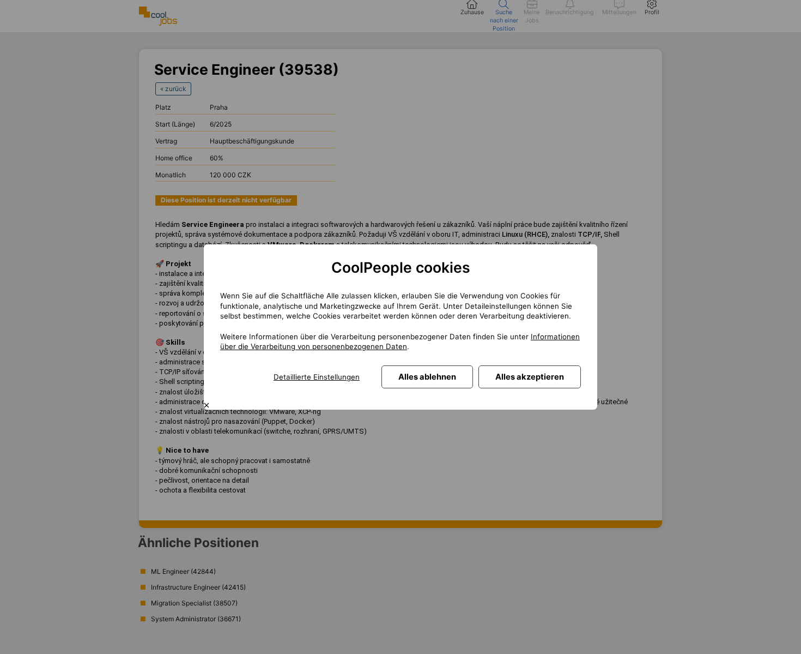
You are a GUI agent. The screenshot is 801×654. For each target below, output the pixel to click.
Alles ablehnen (427, 377)
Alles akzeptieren (529, 377)
